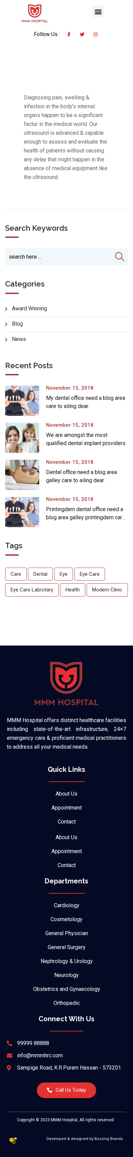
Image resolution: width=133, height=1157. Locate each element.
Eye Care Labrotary (32, 590)
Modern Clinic (107, 590)
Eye (64, 574)
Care (16, 574)
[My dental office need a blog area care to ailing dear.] (25, 401)
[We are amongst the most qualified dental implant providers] (25, 438)
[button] (98, 11)
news (19, 339)
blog (17, 324)
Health (72, 590)
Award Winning (29, 308)
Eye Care (90, 574)
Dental (40, 574)
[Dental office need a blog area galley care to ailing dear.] (25, 475)
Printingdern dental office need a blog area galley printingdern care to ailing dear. (85, 517)
